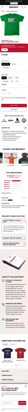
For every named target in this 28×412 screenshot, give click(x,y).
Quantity (4, 90)
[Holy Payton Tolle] (20, 353)
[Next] (16, 365)
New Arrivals (13, 344)
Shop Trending (14, 3)
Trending (5, 344)
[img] (5, 197)
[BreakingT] (14, 7)
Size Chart (4, 84)
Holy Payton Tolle (20, 360)
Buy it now (14, 109)
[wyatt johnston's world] (12, 24)
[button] (2, 7)
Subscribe (22, 403)
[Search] (22, 7)
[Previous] (12, 365)
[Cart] (25, 7)
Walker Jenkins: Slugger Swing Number (7, 361)
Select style (5, 61)
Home (3, 11)
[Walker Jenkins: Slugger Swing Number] (7, 353)
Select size (5, 74)
